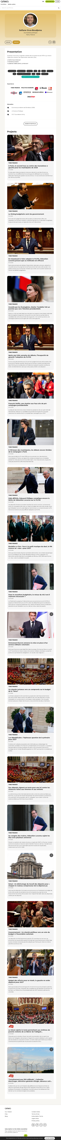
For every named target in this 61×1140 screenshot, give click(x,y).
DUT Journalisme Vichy (24, 74)
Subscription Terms (37, 1116)
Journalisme (12, 71)
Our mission (8, 1111)
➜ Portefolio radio (13, 61)
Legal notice (35, 1118)
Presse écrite (21, 71)
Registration (50, 1)
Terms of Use (35, 1114)
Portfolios (3, 4)
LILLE (33, 74)
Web (35, 71)
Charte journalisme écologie (30, 76)
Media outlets (11, 4)
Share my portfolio (30, 123)
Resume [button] (8, 42)
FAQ (6, 1114)
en (43, 1)
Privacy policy (35, 1120)
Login (57, 1)
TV (39, 71)
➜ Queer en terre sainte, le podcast (17, 63)
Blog (6, 1116)
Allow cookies (49, 1138)
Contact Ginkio (36, 1111)
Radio (43, 71)
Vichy (38, 74)
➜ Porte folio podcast (14, 60)
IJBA (14, 74)
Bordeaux (45, 74)
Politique (50, 71)
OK (25, 1135)
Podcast (29, 71)
